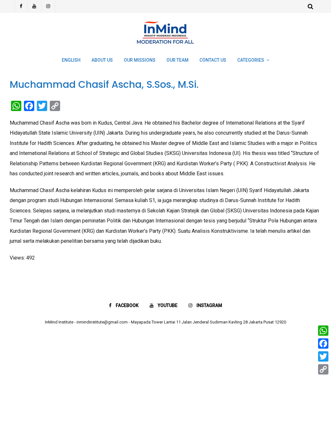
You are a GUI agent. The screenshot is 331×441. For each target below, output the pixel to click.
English (71, 60)
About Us (102, 60)
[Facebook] (21, 6)
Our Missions (139, 60)
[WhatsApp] (323, 330)
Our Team (177, 60)
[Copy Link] (323, 369)
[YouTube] (34, 6)
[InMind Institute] (165, 47)
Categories (250, 60)
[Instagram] (48, 6)
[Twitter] (323, 356)
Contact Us (212, 60)
